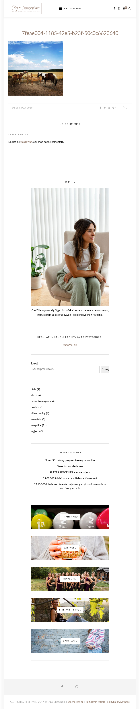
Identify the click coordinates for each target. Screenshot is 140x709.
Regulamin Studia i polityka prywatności (107, 702)
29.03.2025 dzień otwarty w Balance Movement (70, 478)
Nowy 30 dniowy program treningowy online (70, 460)
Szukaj (34, 363)
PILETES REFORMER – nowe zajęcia (70, 472)
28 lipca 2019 (24, 108)
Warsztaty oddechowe (70, 466)
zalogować (26, 142)
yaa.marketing (75, 702)
